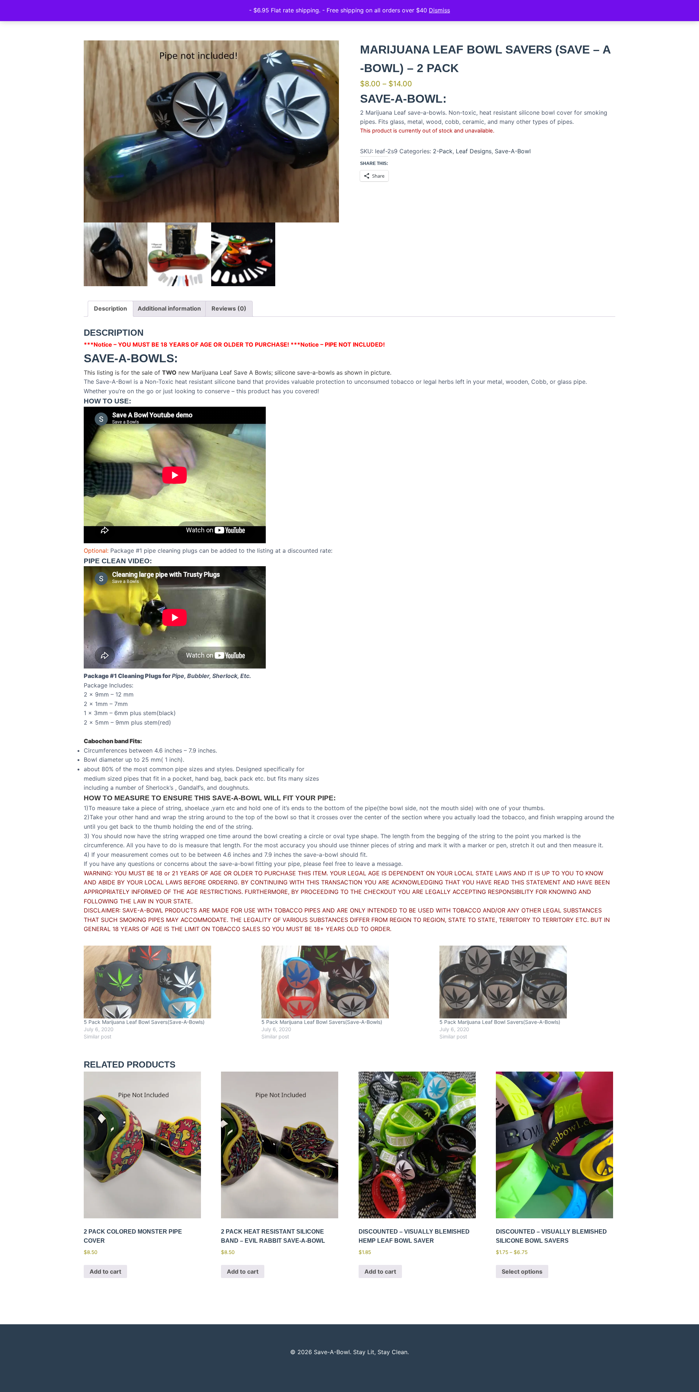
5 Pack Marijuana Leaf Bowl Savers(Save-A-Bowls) (144, 1022)
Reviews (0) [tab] (229, 308)
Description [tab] (110, 308)
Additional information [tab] (169, 308)
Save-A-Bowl (513, 151)
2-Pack (443, 151)
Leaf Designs (473, 151)
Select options (522, 1271)
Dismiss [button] (439, 10)
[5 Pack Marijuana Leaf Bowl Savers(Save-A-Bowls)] (169, 982)
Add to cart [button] (105, 1271)
